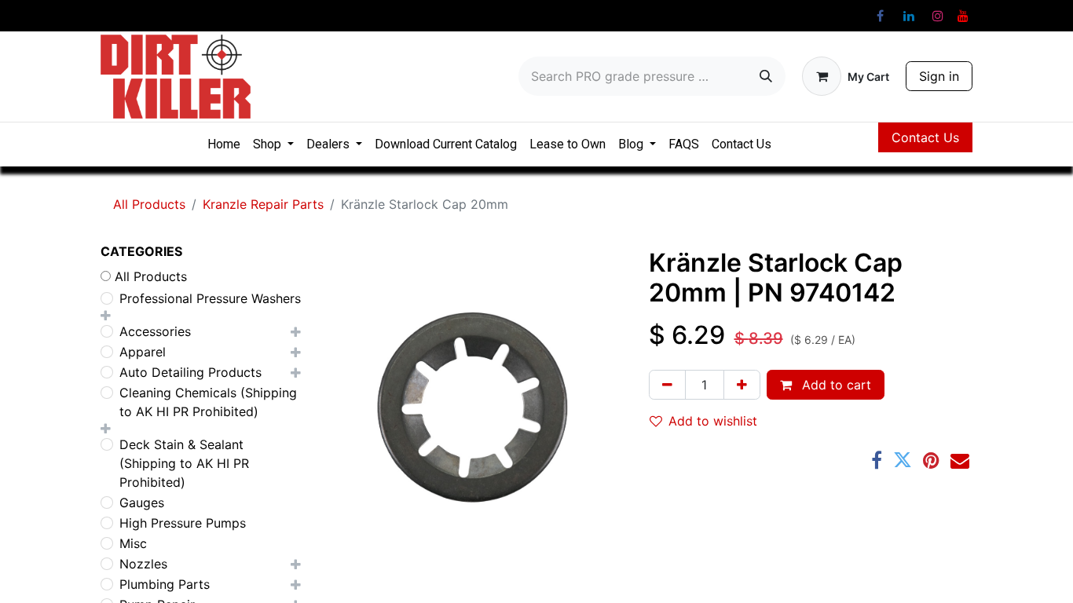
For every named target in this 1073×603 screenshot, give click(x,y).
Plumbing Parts (164, 584)
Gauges (141, 502)
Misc (133, 543)
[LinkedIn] (908, 15)
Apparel (142, 352)
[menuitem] (224, 144)
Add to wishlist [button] (712, 421)
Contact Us (925, 137)
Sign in (939, 76)
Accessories (155, 331)
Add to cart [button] (834, 385)
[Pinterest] (931, 460)
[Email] (959, 460)
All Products (149, 204)
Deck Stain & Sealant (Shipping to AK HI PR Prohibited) (184, 463)
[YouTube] (963, 15)
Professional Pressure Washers (210, 298)
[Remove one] (667, 385)
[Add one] (741, 385)
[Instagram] (937, 15)
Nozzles (143, 564)
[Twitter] (902, 460)
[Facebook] (879, 15)
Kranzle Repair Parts (263, 204)
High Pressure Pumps (182, 523)
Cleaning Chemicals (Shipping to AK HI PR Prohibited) (208, 402)
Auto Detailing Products (190, 372)
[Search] (766, 76)
